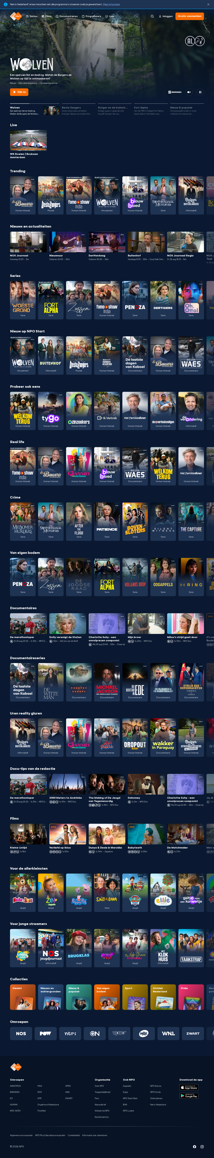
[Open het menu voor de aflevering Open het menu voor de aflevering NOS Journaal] (44, 235)
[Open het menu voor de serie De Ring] (201, 561)
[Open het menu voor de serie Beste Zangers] (61, 179)
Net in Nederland (158, 1105)
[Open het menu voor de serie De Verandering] (201, 395)
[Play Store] (189, 1096)
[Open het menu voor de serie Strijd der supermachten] (201, 666)
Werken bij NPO (102, 1111)
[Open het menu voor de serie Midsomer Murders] (33, 505)
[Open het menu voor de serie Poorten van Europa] (89, 666)
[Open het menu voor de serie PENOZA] (145, 284)
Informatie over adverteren (94, 1135)
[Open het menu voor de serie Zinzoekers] (89, 395)
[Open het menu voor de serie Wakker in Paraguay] (173, 721)
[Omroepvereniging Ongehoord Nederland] (95, 1033)
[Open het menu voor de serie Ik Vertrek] (117, 395)
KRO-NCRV (15, 1111)
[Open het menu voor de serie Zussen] (89, 284)
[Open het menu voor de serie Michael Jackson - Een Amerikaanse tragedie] (117, 666)
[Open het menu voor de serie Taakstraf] (201, 932)
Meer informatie (111, 4)
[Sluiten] (208, 4)
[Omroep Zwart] (193, 1033)
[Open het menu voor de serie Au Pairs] (117, 721)
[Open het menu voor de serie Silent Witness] (173, 505)
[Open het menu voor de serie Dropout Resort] (145, 721)
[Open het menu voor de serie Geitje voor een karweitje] (201, 877)
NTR (40, 1098)
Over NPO (99, 1086)
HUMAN (13, 1105)
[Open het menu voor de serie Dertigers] (173, 284)
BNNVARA (15, 1092)
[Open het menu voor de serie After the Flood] (89, 505)
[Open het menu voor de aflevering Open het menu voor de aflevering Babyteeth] (161, 827)
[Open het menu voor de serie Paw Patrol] (145, 877)
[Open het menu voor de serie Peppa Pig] (89, 877)
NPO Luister (128, 1111)
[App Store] (189, 1087)
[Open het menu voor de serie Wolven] (117, 179)
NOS (40, 1092)
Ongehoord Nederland (48, 1105)
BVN (125, 1105)
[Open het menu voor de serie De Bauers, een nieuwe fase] (33, 179)
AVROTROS (15, 1086)
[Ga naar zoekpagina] (152, 16)
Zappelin (127, 1086)
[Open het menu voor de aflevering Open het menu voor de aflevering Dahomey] (161, 777)
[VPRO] (119, 1033)
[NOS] (21, 1033)
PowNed (42, 1111)
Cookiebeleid (74, 1135)
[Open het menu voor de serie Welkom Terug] (33, 395)
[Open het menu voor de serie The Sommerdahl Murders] (173, 179)
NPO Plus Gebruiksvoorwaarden (50, 1135)
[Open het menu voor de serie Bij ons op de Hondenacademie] (117, 339)
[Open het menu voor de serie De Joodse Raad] (89, 561)
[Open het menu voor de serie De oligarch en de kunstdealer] (173, 666)
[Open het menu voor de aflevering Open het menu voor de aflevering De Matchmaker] (201, 827)
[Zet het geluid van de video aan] (189, 92)
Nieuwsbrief (100, 1105)
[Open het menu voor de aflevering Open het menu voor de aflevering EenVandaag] (122, 235)
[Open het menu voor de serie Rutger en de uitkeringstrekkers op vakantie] (201, 721)
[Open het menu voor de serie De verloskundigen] (173, 395)
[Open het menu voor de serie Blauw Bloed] (145, 179)
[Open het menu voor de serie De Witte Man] (61, 666)
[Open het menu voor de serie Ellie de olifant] (173, 877)
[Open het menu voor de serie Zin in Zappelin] (61, 877)
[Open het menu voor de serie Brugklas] (89, 932)
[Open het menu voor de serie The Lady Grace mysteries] (145, 932)
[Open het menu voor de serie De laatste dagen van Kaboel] (145, 339)
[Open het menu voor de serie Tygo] (61, 395)
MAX (40, 1086)
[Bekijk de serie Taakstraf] (191, 948)
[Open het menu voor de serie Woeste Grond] (33, 284)
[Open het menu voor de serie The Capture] (201, 505)
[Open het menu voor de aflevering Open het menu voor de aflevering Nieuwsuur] (83, 235)
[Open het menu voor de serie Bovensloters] (145, 505)
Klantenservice (102, 1117)
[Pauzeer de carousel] (200, 92)
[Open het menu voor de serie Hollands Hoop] (145, 561)
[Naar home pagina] (16, 16)
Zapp (125, 1092)
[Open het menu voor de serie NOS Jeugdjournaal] (61, 932)
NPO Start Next (130, 1098)
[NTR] (70, 1033)
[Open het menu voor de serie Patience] (117, 505)
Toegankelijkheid (102, 1092)
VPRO (68, 1086)
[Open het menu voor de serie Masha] (33, 877)
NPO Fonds (155, 1092)
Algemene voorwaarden (21, 1135)
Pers (97, 1098)
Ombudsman (156, 1098)
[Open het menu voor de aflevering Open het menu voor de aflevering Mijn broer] (161, 616)
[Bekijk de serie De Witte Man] (51, 682)
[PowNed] (46, 1033)
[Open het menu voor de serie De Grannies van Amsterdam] (89, 450)
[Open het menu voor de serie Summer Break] (33, 932)
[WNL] (168, 1033)
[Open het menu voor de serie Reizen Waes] (201, 339)
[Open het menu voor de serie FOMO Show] (89, 179)
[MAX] (144, 1033)
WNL (67, 1092)
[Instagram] (202, 1147)
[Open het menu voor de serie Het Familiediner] (145, 395)
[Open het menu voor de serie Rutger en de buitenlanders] (201, 179)
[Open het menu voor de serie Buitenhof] (61, 339)
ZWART (69, 1098)
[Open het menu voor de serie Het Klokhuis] (173, 932)
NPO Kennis (155, 1086)
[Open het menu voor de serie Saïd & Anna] (117, 877)
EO (11, 1098)
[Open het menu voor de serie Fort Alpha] (61, 284)
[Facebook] (194, 1147)
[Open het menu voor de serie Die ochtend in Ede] (145, 666)
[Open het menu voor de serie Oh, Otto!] (201, 284)
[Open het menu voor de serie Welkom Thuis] (117, 932)
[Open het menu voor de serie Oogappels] (173, 561)
